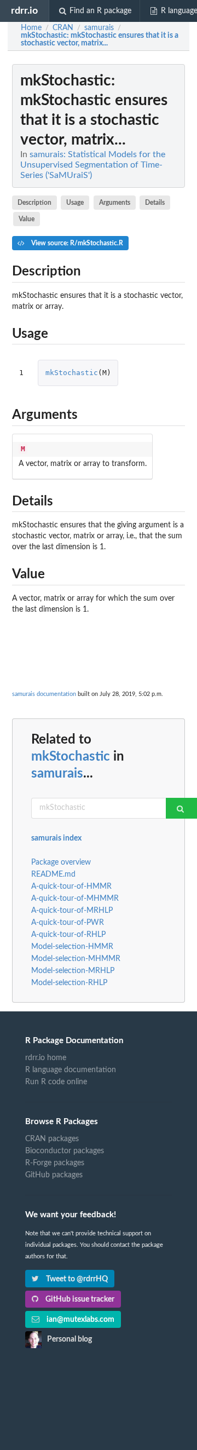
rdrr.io (24, 10)
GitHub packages (54, 1175)
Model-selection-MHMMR (75, 959)
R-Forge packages (54, 1163)
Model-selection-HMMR (72, 947)
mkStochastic (71, 373)
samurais (57, 773)
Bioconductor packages (64, 1151)
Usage (75, 202)
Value (26, 219)
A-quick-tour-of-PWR (67, 923)
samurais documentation (44, 694)
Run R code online (56, 1082)
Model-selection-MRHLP (72, 971)
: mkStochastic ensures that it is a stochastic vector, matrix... (99, 39)
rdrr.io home (45, 1058)
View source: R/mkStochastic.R (76, 243)
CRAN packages (52, 1139)
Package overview (61, 862)
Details (155, 202)
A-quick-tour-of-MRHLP (72, 910)
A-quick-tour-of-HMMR (71, 886)
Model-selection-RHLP (69, 983)
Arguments (114, 202)
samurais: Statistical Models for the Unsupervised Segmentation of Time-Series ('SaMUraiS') (92, 165)
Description (34, 202)
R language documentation (70, 1070)
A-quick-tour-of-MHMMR (75, 898)
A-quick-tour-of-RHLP (68, 935)
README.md (53, 874)
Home (31, 28)
